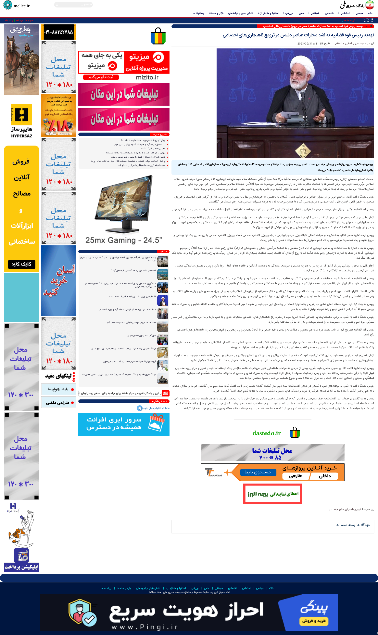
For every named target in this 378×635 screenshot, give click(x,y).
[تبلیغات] (58, 115)
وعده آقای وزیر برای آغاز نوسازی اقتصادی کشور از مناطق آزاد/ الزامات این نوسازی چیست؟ (118, 259)
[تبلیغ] (21, 184)
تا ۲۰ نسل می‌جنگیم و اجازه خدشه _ (324, 20)
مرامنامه (19, 20)
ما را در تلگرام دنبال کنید (156, 408)
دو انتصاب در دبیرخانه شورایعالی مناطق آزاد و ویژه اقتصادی (127, 310)
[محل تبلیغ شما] (58, 67)
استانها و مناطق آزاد (268, 13)
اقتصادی (329, 13)
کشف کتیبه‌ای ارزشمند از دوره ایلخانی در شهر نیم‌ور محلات (138, 157)
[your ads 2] (21, 456)
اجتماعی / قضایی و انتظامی (349, 43)
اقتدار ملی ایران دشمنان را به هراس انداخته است (132, 297)
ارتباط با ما (9, 20)
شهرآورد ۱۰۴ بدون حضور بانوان (141, 336)
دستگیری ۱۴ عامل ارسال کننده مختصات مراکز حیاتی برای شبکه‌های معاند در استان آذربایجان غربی (120, 285)
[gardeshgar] (21, 297)
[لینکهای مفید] (58, 376)
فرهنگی (315, 13)
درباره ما (29, 20)
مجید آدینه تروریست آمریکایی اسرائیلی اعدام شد (142, 165)
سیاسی (359, 13)
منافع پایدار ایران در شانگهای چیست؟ (128, 393)
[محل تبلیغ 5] (58, 343)
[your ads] (21, 367)
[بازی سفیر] (21, 60)
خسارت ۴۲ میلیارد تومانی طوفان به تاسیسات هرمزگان (131, 323)
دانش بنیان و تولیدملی (240, 13)
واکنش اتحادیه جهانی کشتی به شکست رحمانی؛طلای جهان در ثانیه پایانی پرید (128, 161)
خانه (370, 13)
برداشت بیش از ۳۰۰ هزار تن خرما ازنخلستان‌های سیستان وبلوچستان (123, 349)
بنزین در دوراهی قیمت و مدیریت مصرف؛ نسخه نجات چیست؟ (136, 153)
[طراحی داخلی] (58, 402)
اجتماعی (345, 13)
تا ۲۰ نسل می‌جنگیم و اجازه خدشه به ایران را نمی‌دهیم (140, 145)
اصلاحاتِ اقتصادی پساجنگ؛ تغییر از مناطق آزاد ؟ (133, 271)
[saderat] (21, 536)
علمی (302, 13)
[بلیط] (58, 389)
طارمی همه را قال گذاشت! (153, 149)
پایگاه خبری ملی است (168, 592)
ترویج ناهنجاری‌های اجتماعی (345, 509)
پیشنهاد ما (198, 13)
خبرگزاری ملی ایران (348, 5)
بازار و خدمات (216, 13)
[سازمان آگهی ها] (58, 32)
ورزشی (289, 13)
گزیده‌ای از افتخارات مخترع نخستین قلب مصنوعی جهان (129, 362)
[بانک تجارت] (58, 281)
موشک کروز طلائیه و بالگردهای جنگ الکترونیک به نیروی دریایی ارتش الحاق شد (119, 375)
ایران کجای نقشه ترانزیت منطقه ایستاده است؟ (143, 140)
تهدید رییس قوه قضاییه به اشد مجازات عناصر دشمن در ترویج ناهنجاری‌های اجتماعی (298, 35)
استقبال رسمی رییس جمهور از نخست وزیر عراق (78, 393)
